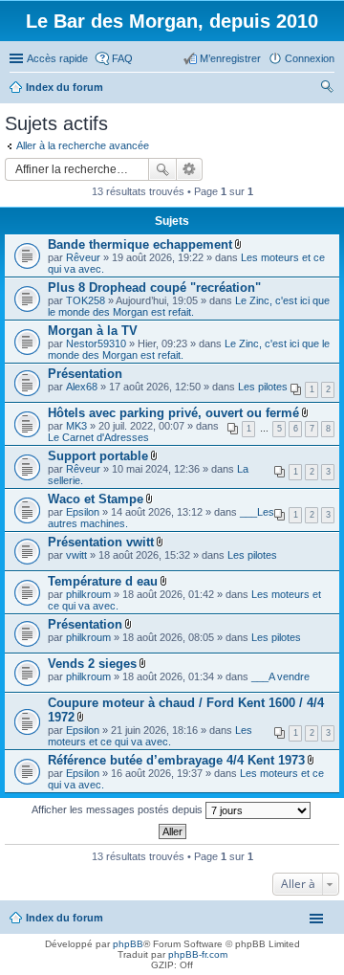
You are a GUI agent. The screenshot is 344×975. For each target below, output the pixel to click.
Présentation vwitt (101, 542)
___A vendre (280, 676)
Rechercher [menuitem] (326, 89)
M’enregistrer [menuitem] (230, 58)
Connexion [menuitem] (309, 58)
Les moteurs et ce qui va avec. (150, 735)
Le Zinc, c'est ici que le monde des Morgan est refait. (189, 306)
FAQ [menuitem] (122, 58)
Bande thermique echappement (140, 244)
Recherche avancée (190, 169)
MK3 (76, 426)
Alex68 (81, 386)
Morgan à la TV (93, 330)
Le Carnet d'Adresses (98, 437)
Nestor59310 (96, 343)
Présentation (85, 373)
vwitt (76, 555)
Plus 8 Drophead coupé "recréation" (154, 287)
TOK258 (85, 300)
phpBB (128, 944)
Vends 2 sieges (92, 663)
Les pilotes (263, 386)
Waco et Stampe (95, 499)
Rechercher (162, 169)
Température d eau (103, 581)
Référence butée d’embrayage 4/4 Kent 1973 (176, 760)
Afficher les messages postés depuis (118, 809)
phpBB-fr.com (197, 954)
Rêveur (83, 257)
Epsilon (82, 512)
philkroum (88, 594)
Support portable (98, 456)
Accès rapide (57, 58)
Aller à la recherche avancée (82, 145)
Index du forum (64, 917)
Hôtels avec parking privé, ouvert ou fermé (173, 413)
